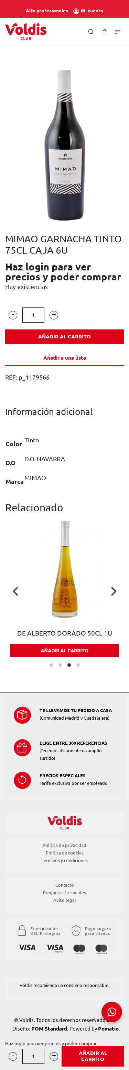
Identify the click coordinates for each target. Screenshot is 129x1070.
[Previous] (16, 591)
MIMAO (35, 477)
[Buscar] (91, 31)
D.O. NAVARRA (44, 458)
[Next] (112, 591)
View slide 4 (78, 665)
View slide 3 (69, 665)
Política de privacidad (64, 845)
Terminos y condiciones (65, 860)
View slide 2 (60, 665)
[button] (13, 315)
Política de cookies (65, 852)
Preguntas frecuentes (64, 892)
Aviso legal (64, 900)
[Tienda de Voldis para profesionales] (25, 31)
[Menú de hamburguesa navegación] (117, 31)
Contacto (64, 885)
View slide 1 (51, 665)
